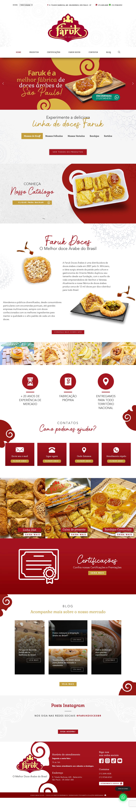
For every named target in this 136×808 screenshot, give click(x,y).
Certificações (53, 52)
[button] (3, 83)
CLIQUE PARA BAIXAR (31, 203)
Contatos (93, 52)
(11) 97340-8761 (117, 5)
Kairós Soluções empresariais (92, 795)
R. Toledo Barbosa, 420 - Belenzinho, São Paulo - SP (70, 5)
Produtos (34, 52)
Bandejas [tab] (94, 136)
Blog (108, 52)
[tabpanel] (68, 142)
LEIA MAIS (34, 660)
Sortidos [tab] (108, 136)
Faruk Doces (74, 52)
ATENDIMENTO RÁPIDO (110, 783)
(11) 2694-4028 (103, 5)
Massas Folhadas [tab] (54, 136)
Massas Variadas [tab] (76, 136)
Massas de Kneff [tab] (32, 136)
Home (18, 52)
